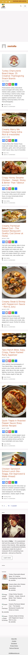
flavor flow (6, 152)
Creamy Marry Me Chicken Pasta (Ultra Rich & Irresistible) (12, 132)
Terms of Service (14, 648)
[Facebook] (3, 2)
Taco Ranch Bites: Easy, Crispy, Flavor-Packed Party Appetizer (13, 352)
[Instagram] (6, 2)
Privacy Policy (14, 646)
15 (9, 506)
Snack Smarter (7, 377)
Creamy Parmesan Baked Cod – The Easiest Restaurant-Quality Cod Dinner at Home (12, 231)
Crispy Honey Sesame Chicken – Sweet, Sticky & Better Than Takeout (14, 180)
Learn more (7, 558)
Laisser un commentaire (9, 106)
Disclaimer (14, 643)
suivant (13, 506)
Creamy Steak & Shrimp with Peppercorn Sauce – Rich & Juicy (13, 304)
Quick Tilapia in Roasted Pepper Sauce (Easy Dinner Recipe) (14, 423)
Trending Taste (7, 104)
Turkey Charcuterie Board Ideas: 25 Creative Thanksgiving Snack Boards (13, 75)
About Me (14, 639)
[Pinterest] (9, 2)
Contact (14, 641)
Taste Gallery (7, 201)
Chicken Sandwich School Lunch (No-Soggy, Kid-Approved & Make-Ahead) (13, 473)
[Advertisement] (14, 26)
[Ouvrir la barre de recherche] (21, 6)
